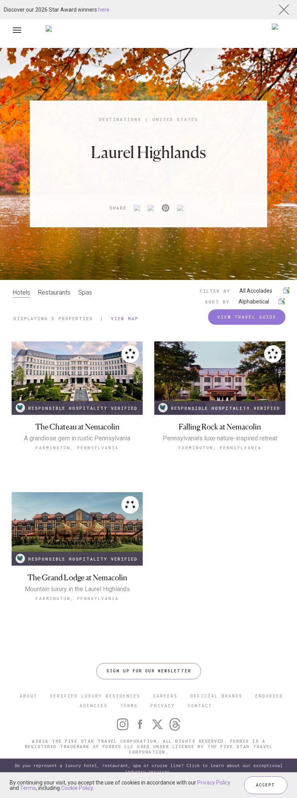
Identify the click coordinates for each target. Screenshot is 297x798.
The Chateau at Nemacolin (77, 427)
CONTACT (200, 705)
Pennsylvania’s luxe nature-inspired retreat (220, 438)
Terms (28, 788)
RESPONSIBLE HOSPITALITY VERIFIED (83, 408)
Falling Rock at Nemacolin (220, 427)
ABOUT (28, 696)
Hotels (21, 292)
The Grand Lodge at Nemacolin (77, 577)
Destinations (120, 119)
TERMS (129, 705)
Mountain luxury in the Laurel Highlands (77, 589)
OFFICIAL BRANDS (216, 696)
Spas (85, 292)
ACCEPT (265, 785)
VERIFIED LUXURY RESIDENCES (95, 696)
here (103, 10)
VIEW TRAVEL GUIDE (247, 317)
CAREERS (165, 696)
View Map (124, 318)
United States (175, 119)
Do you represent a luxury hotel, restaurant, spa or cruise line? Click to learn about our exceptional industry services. (149, 768)
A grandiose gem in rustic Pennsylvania (77, 438)
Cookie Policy (77, 788)
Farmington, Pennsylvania (77, 447)
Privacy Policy (213, 782)
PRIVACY (162, 705)
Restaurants (54, 292)
